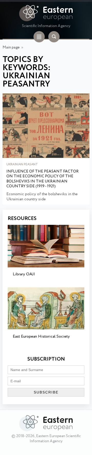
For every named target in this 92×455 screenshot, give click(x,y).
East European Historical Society (41, 336)
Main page (11, 47)
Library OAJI (24, 274)
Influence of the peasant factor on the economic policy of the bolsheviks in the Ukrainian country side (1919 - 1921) (42, 179)
